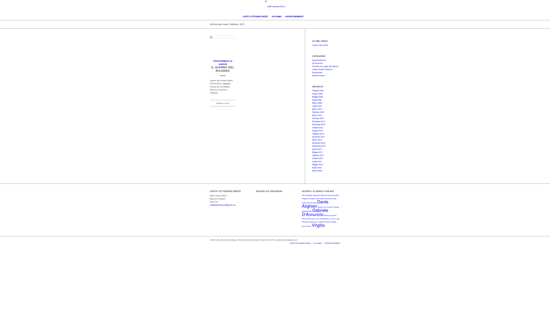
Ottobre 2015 (317, 127)
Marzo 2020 (317, 102)
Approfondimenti (221, 61)
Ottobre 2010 (317, 158)
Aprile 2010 (317, 167)
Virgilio (318, 225)
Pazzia (311, 222)
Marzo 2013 (317, 139)
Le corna (332, 219)
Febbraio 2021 (318, 90)
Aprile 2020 (317, 99)
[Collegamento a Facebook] (334, 240)
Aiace (304, 195)
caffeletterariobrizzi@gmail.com (223, 205)
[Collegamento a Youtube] (338, 240)
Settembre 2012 (318, 146)
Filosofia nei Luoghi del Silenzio (325, 66)
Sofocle (327, 222)
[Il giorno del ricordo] (223, 46)
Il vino (317, 219)
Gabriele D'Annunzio (315, 212)
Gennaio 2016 (318, 118)
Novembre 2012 (318, 143)
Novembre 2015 (318, 124)
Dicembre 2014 (318, 136)
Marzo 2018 (317, 109)
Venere (308, 226)
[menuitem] (255, 16)
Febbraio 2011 (318, 155)
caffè (334, 198)
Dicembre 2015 (318, 121)
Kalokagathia (324, 219)
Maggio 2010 (317, 164)
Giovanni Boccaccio (308, 219)
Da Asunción (317, 63)
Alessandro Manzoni (320, 195)
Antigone (305, 198)
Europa (329, 207)
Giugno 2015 (317, 130)
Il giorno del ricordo (222, 69)
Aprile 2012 (317, 149)
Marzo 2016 (317, 115)
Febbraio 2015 (318, 133)
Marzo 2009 (317, 170)
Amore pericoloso (333, 195)
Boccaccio (329, 198)
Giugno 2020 (317, 93)
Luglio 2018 (317, 105)
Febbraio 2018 (318, 112)
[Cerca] (307, 16)
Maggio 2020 (317, 96)
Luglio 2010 (317, 161)
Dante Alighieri (315, 203)
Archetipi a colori (314, 198)
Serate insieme (318, 75)
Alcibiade (309, 195)
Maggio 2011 (317, 152)
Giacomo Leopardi (330, 215)
